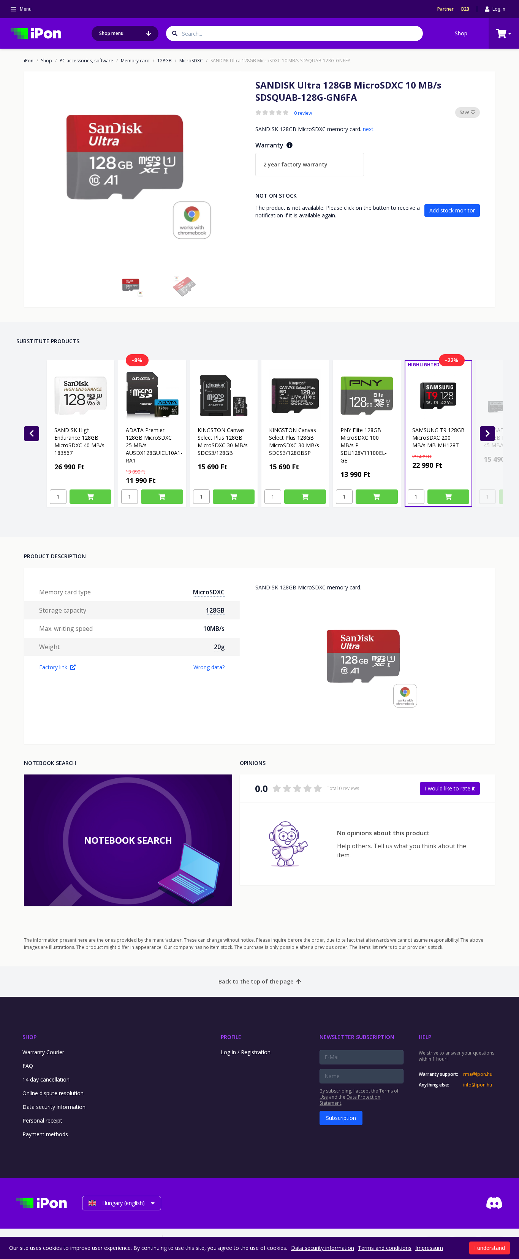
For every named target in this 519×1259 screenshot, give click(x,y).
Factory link (53, 667)
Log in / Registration (246, 1052)
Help (425, 1036)
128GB (164, 61)
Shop (461, 33)
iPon (28, 61)
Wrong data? (209, 667)
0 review (303, 113)
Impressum (429, 1247)
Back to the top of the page (255, 981)
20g (219, 647)
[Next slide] (487, 433)
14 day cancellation (46, 1079)
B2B (465, 9)
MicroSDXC (191, 61)
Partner (445, 9)
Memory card (135, 61)
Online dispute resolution (53, 1093)
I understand (489, 1247)
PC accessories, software (86, 61)
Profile (231, 1036)
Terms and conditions (384, 1247)
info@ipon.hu (477, 1085)
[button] (132, 286)
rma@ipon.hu (477, 1074)
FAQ (27, 1065)
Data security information (53, 1106)
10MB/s (214, 628)
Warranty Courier (43, 1052)
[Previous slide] (31, 433)
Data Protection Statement (350, 1100)
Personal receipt (42, 1120)
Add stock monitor (452, 210)
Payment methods (45, 1134)
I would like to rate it (450, 788)
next (368, 129)
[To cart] (90, 496)
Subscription (341, 1117)
